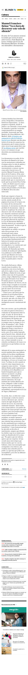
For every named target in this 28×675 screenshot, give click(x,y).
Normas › (24, 469)
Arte (19, 18)
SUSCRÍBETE (20, 9)
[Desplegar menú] (3, 10)
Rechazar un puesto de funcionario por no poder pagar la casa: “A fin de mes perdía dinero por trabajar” (14, 583)
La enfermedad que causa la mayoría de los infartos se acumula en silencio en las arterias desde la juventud (13, 588)
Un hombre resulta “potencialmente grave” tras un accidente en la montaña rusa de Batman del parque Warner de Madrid (14, 572)
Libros (14, 18)
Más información (5, 483)
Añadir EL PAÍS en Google (9, 67)
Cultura (5, 15)
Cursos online (14, 610)
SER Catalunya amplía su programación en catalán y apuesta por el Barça (14, 550)
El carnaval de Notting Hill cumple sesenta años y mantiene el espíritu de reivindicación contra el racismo (12, 545)
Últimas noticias (6, 540)
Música (6, 18)
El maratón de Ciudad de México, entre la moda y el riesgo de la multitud (14, 555)
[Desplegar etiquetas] (25, 477)
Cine (3, 18)
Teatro (10, 18)
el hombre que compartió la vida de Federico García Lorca (12, 138)
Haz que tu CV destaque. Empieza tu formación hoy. (19, 642)
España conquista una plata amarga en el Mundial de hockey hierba (14, 559)
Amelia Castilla (14, 57)
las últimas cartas (10, 148)
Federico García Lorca (7, 476)
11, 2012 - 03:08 (16, 59)
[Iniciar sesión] (25, 10)
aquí (24, 487)
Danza (22, 18)
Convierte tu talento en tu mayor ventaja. (13, 629)
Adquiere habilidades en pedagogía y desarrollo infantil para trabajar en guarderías (18, 635)
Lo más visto (5, 567)
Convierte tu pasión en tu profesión (18, 649)
